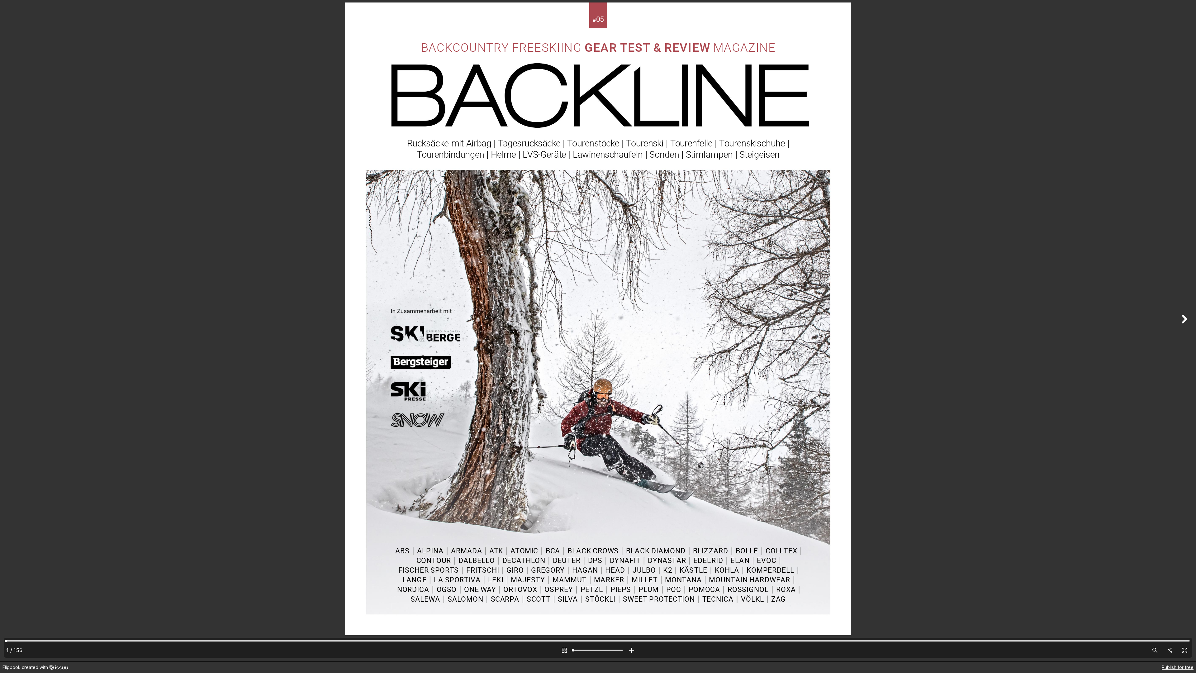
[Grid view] (564, 650)
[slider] (598, 650)
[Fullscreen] (1185, 650)
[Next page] (1183, 330)
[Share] (1170, 650)
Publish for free (1178, 667)
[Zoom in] (631, 650)
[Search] (1155, 650)
